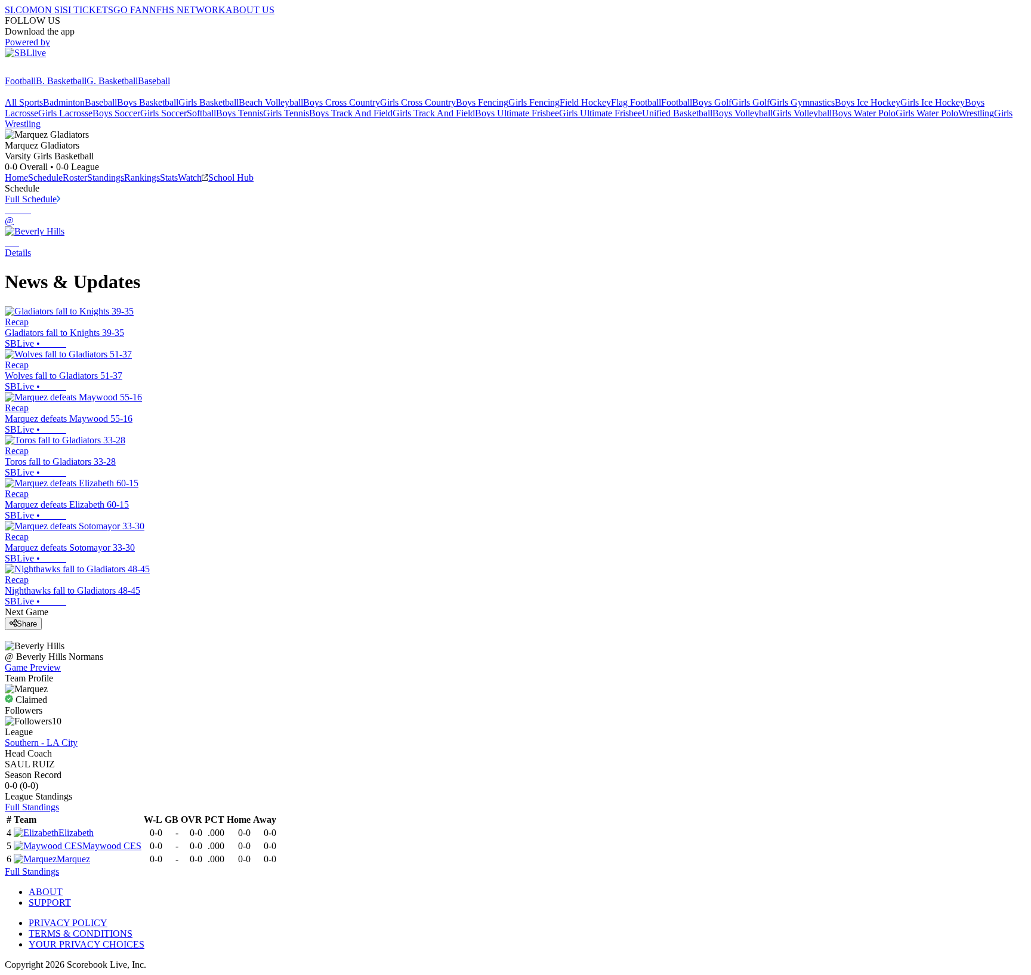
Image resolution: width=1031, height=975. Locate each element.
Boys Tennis (239, 113)
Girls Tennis (286, 113)
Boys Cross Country (341, 102)
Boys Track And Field (351, 113)
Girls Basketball (208, 102)
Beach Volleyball (271, 102)
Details (18, 253)
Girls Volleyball (802, 113)
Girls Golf (750, 102)
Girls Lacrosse (65, 113)
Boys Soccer (116, 113)
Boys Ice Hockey (867, 102)
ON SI (50, 10)
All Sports (24, 102)
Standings (105, 177)
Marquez (73, 859)
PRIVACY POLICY (68, 923)
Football (20, 81)
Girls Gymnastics (802, 102)
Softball (201, 113)
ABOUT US (250, 10)
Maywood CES (111, 846)
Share (27, 623)
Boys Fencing (482, 102)
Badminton (64, 102)
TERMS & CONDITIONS (80, 933)
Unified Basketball (677, 113)
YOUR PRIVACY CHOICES (86, 944)
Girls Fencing (534, 102)
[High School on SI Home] (51, 70)
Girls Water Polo (927, 113)
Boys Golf (711, 102)
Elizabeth (76, 833)
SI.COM (21, 10)
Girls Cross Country (418, 102)
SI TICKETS (88, 10)
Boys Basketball (147, 102)
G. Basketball (112, 81)
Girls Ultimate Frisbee (600, 113)
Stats (169, 177)
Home (16, 177)
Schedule (45, 177)
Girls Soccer (163, 113)
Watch (190, 177)
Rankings (142, 177)
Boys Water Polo (864, 113)
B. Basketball (61, 81)
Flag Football (636, 102)
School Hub (231, 177)
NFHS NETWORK (187, 10)
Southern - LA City (41, 743)
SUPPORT (50, 902)
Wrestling (976, 113)
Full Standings (32, 807)
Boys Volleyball (742, 113)
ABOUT (46, 892)
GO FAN (131, 10)
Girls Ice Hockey (932, 102)
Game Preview (33, 667)
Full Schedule (31, 199)
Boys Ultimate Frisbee (517, 113)
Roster (75, 177)
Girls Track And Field (434, 113)
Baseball (154, 81)
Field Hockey (585, 102)
